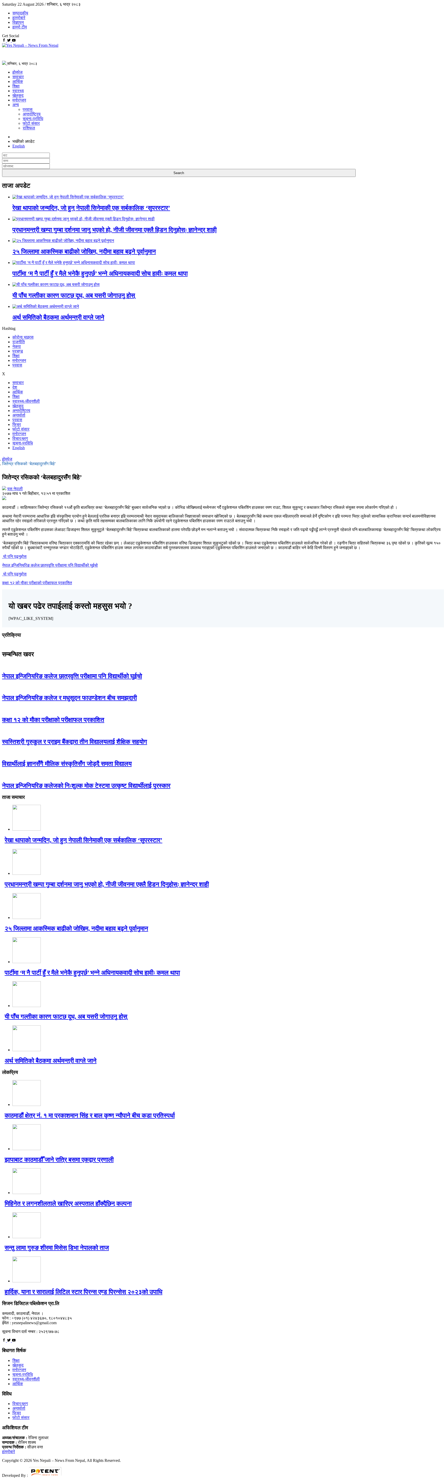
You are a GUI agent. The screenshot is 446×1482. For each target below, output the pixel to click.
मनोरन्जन (19, 100)
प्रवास (28, 109)
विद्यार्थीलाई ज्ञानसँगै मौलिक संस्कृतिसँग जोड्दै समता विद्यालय (67, 763)
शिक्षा (16, 86)
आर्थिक (17, 81)
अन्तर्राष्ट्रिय (32, 114)
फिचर (16, 424)
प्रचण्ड (17, 351)
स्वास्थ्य (18, 91)
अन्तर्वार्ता (18, 415)
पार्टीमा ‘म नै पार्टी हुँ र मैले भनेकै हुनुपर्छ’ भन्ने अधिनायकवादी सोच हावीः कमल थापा (100, 273)
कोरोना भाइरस (23, 337)
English (18, 448)
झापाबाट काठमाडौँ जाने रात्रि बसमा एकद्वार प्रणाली (59, 1159)
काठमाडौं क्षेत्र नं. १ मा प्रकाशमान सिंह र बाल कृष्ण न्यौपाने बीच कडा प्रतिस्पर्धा (90, 1115)
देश (14, 387)
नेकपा (16, 346)
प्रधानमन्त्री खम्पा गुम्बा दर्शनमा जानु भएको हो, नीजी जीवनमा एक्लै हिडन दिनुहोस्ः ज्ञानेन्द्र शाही (114, 230)
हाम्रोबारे (18, 17)
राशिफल (29, 128)
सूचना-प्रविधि (33, 118)
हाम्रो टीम (19, 27)
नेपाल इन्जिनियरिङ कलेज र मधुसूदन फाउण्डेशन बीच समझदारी (69, 698)
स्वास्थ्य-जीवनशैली (26, 401)
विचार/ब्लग (20, 438)
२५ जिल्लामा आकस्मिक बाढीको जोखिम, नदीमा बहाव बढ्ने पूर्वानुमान (84, 251)
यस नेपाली (15, 489)
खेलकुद (17, 95)
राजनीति (18, 342)
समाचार (18, 77)
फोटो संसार (31, 123)
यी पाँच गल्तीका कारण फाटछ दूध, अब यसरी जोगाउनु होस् (73, 295)
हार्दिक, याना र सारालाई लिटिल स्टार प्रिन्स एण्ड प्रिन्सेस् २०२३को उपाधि (83, 1292)
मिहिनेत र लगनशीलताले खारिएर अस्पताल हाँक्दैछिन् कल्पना (68, 1203)
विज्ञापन (18, 22)
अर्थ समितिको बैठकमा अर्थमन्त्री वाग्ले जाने (58, 317)
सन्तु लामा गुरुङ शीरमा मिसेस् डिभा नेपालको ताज (57, 1247)
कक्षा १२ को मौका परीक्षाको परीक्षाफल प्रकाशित (53, 719)
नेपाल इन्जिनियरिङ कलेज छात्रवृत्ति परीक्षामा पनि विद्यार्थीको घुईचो (72, 676)
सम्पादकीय (20, 13)
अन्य (15, 105)
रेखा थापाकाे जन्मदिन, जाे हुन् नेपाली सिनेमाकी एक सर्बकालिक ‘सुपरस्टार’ (91, 208)
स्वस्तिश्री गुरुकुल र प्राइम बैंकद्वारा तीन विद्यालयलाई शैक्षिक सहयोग (74, 741)
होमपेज (17, 72)
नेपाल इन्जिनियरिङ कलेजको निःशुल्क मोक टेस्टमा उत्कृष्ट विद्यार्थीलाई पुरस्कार (86, 785)
